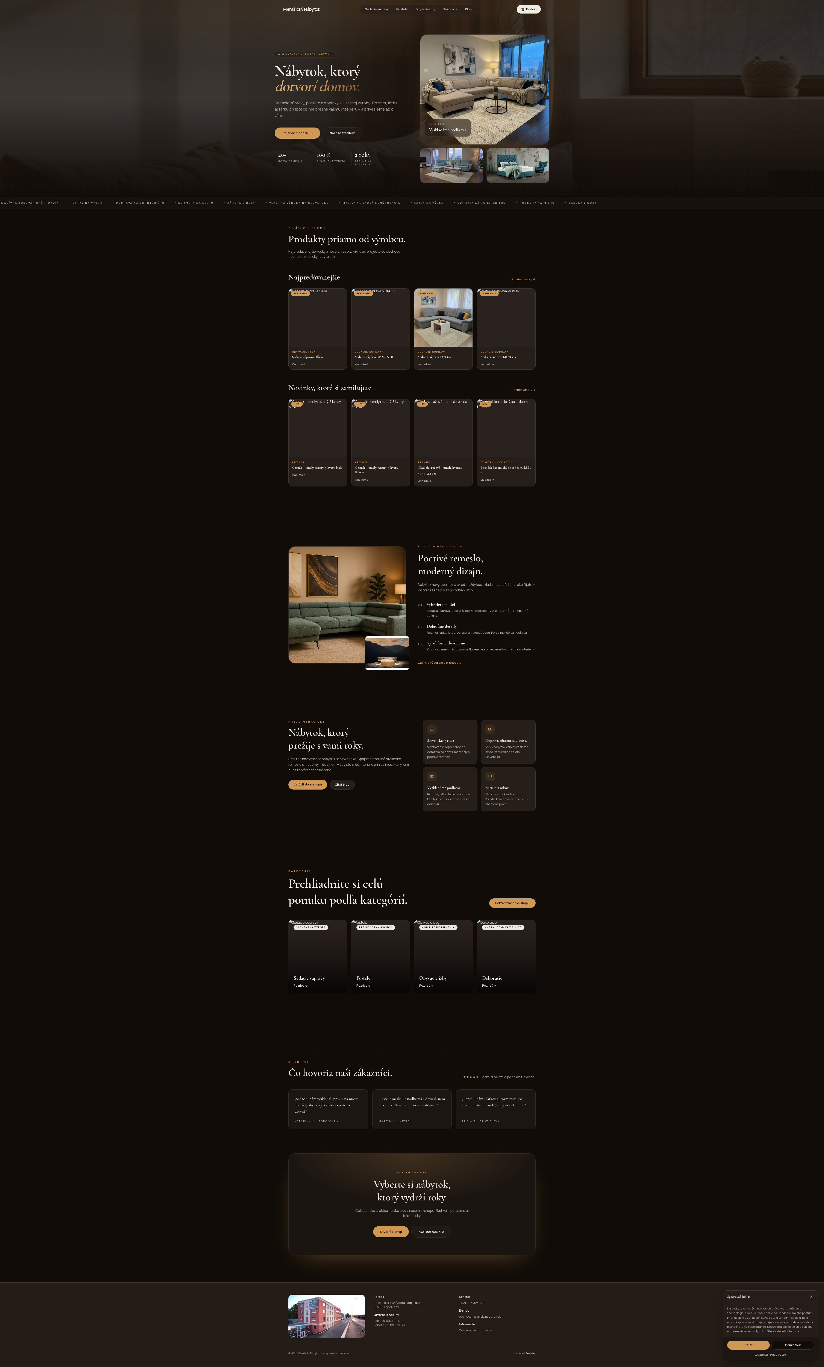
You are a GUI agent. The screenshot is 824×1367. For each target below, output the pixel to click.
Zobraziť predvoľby (771, 1354)
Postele (402, 9)
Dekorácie (450, 9)
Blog (468, 9)
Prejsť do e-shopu (295, 133)
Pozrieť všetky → (524, 279)
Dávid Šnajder (527, 1353)
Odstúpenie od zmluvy (475, 1330)
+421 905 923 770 (431, 1232)
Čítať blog (342, 784)
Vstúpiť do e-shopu (308, 784)
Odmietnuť (793, 1345)
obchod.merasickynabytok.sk (480, 1316)
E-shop (531, 9)
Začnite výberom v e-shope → (440, 663)
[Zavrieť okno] (811, 1297)
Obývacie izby (425, 9)
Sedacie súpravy (377, 9)
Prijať (749, 1345)
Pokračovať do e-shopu (512, 903)
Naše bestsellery (342, 133)
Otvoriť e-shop (391, 1232)
